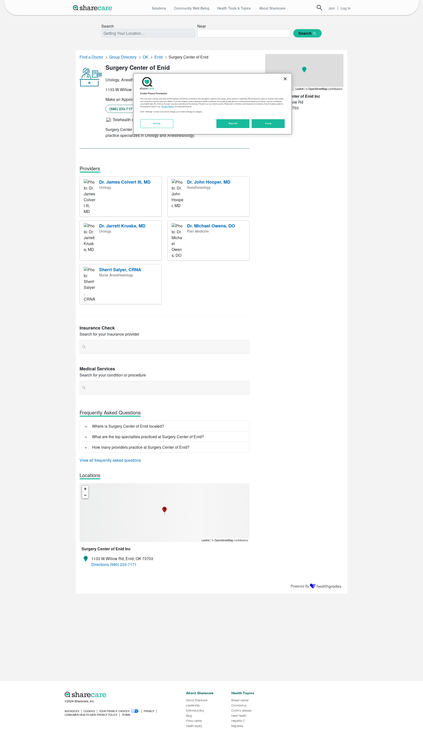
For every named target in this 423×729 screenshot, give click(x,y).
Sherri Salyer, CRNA (120, 269)
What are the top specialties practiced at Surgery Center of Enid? (148, 436)
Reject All (233, 123)
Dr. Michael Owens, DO (211, 226)
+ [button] (85, 488)
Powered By (300, 586)
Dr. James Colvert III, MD (125, 182)
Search (319, 7)
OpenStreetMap (223, 540)
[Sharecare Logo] (93, 7)
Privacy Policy (168, 106)
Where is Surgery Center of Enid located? (128, 426)
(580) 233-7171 (121, 108)
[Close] (285, 78)
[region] (212, 104)
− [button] (85, 495)
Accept (268, 123)
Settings (157, 123)
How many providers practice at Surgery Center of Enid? (140, 447)
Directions (100, 564)
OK (145, 57)
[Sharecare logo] (118, 694)
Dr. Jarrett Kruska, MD (122, 226)
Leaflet (205, 540)
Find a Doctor (91, 57)
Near (201, 26)
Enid (158, 57)
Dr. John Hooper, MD (208, 182)
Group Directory (123, 57)
